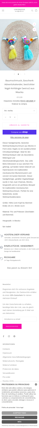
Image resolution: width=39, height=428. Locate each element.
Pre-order (6, 377)
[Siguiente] (24, 74)
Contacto (6, 349)
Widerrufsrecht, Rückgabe (13, 361)
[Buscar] (32, 10)
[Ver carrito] (36, 10)
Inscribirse (12, 326)
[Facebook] (3, 336)
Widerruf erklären (10, 365)
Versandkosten (9, 373)
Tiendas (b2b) (8, 381)
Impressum (7, 353)
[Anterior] (14, 74)
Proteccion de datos (11, 369)
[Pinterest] (14, 336)
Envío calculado (27, 101)
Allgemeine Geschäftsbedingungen (17, 357)
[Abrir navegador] (3, 10)
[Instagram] (9, 336)
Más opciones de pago (19, 137)
